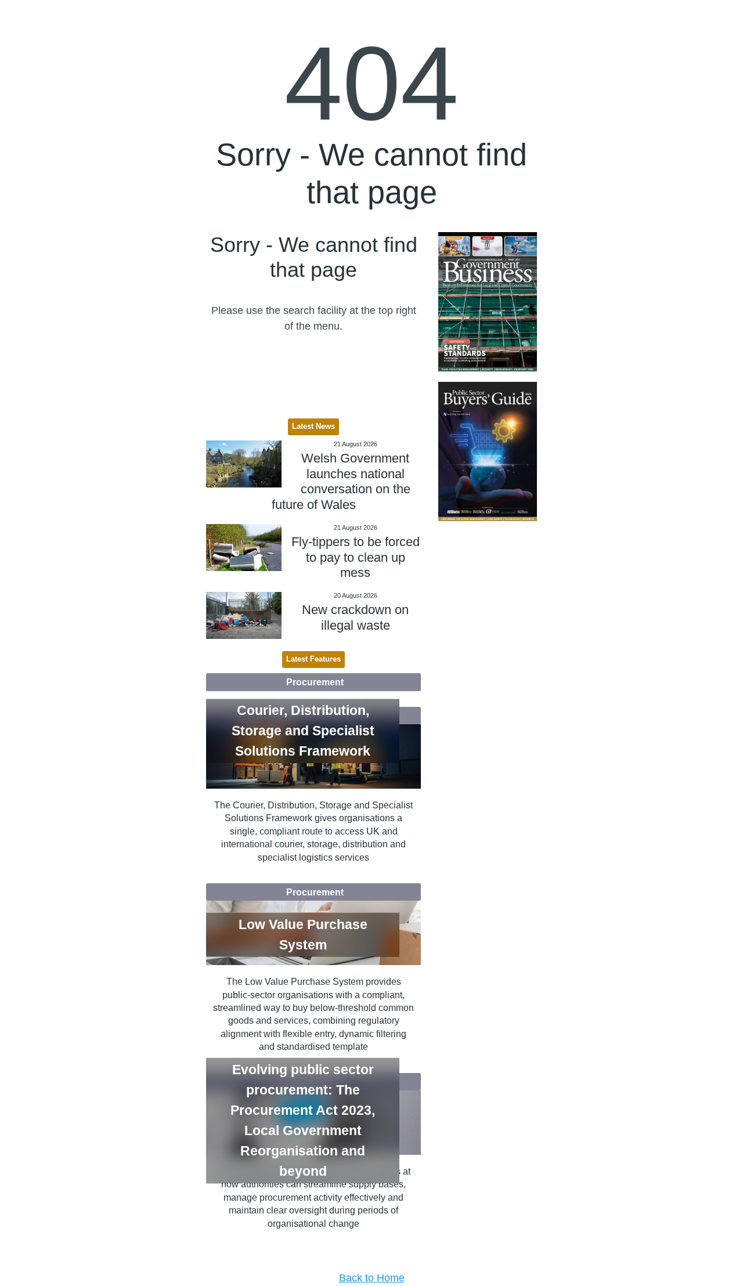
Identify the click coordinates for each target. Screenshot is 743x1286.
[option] (487, 302)
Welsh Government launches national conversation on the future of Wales (341, 481)
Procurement (315, 682)
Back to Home (372, 1278)
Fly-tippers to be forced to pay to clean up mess (355, 557)
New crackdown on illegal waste (355, 617)
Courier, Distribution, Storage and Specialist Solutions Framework (303, 730)
